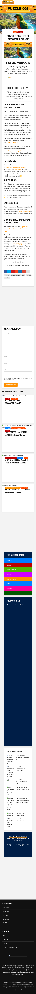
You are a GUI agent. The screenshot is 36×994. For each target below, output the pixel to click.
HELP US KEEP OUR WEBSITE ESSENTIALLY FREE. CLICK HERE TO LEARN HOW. (18, 838)
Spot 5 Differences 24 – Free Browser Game (17, 461)
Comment (6, 333)
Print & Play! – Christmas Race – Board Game (21, 768)
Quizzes (7, 430)
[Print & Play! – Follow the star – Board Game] (10, 791)
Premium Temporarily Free (18, 428)
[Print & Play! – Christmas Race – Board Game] (10, 771)
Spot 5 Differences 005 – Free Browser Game (21, 781)
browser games (15, 275)
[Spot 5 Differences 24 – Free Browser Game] (12, 455)
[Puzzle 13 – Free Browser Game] (15, 396)
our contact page (17, 244)
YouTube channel (8, 923)
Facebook (9, 167)
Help (4, 936)
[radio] (13, 262)
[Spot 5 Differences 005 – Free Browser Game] (10, 781)
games (29, 275)
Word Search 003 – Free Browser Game (17, 491)
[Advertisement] (18, 306)
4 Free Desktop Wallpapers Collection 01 (22, 757)
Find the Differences (11, 458)
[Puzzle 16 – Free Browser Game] (10, 814)
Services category (24, 211)
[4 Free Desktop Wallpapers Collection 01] (10, 759)
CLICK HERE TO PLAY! (18, 88)
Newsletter (6, 919)
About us (5, 939)
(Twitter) (23, 167)
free (23, 275)
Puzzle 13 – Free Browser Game (13, 401)
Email (5, 363)
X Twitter (5, 915)
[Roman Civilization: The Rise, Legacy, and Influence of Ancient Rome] (10, 804)
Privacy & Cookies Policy (10, 947)
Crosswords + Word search (12, 487)
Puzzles (20, 32)
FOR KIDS (8, 428)
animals (7, 275)
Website (6, 370)
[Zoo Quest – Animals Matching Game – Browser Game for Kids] (18, 426)
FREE (15, 32)
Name (5, 356)
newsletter (17, 169)
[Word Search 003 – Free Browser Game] (10, 485)
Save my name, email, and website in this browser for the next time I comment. (18, 379)
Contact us (6, 943)
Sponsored (14, 398)
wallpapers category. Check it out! (16, 151)
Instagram (15, 167)
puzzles (7, 278)
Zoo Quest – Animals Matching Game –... (16, 433)
